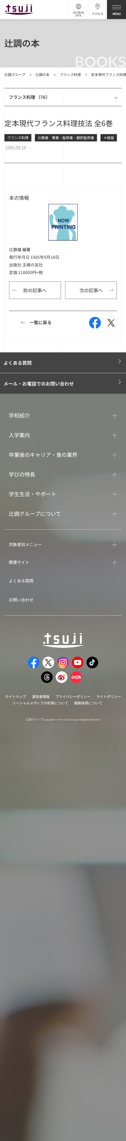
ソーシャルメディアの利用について (40, 702)
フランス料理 (70, 74)
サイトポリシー (108, 696)
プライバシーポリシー (73, 696)
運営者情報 (41, 696)
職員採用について (88, 702)
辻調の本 (42, 74)
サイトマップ (15, 696)
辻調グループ (14, 74)
